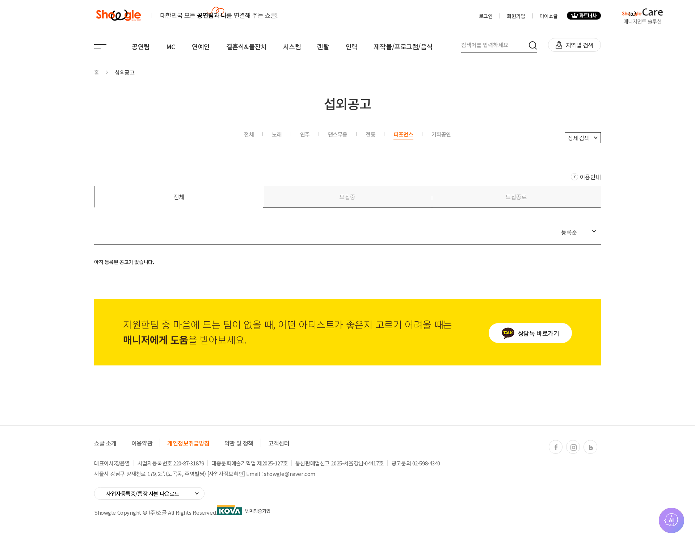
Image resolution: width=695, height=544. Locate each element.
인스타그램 (573, 447)
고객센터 (278, 443)
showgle (118, 15)
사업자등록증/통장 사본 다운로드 (143, 493)
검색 (533, 45)
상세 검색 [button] (578, 138)
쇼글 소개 (105, 443)
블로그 (591, 447)
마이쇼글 (549, 16)
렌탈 (323, 46)
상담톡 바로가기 (538, 333)
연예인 (201, 46)
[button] (178, 197)
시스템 (292, 46)
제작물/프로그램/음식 (403, 46)
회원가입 (516, 16)
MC (171, 46)
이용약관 (141, 443)
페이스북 (556, 447)
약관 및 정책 (238, 443)
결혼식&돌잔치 (246, 46)
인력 (352, 46)
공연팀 (141, 46)
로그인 (486, 16)
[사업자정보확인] (226, 473)
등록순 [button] (569, 233)
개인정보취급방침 (188, 443)
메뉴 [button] (100, 46)
